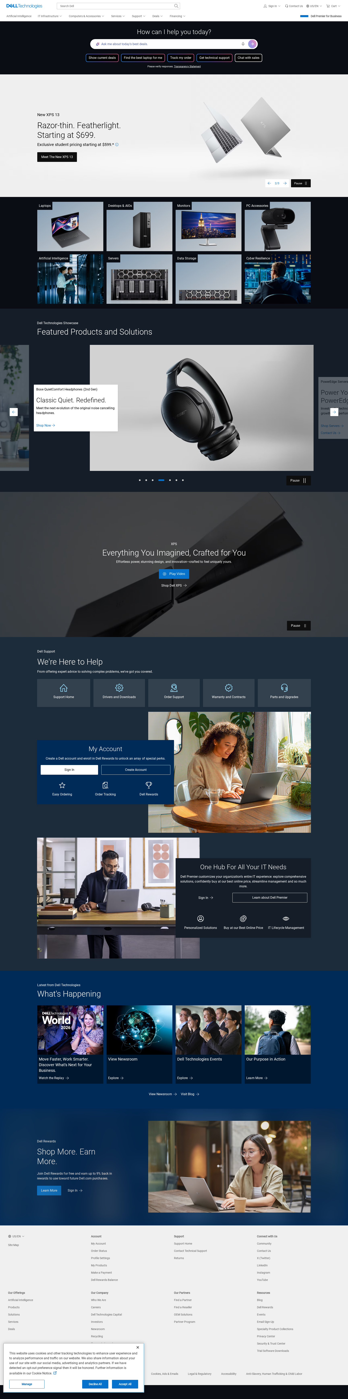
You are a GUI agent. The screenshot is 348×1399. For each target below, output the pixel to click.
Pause (298, 183)
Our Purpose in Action (265, 1059)
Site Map (13, 1245)
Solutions (14, 1314)
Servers (113, 258)
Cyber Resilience (258, 258)
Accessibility (228, 1373)
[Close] (137, 1347)
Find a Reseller (183, 1307)
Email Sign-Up (265, 1321)
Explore (113, 1078)
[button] (272, 6)
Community (264, 1243)
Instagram (263, 1272)
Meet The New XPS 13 (57, 157)
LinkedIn (262, 1265)
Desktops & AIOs (120, 206)
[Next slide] (285, 183)
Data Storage (186, 258)
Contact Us (44, 433)
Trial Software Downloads (273, 1350)
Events (261, 1314)
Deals (11, 1329)
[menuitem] (50, 16)
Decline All (95, 1384)
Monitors (183, 206)
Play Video (177, 574)
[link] (293, 6)
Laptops (45, 206)
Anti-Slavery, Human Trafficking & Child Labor (274, 1373)
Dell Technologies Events (199, 1059)
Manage (27, 1384)
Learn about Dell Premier (269, 897)
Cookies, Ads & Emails (164, 1373)
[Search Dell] (176, 6)
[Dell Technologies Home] (24, 6)
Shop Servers (45, 426)
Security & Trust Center (271, 1343)
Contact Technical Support (190, 1250)
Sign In (69, 770)
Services (13, 1321)
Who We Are (98, 1300)
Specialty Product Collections (275, 1329)
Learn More (254, 1078)
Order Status (99, 1250)
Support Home (183, 1243)
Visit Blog (188, 1094)
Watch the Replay (51, 1078)
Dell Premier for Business (326, 16)
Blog (260, 1300)
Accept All (125, 1384)
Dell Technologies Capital (106, 1314)
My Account (98, 1243)
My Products (99, 1265)
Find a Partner (183, 1300)
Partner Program (184, 1321)
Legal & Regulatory (199, 1373)
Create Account (136, 770)
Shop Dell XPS (171, 585)
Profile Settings (100, 1258)
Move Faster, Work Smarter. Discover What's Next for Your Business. (65, 1065)
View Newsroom (123, 1059)
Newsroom (98, 1329)
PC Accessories (257, 206)
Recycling (97, 1336)
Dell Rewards (265, 1307)
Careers (96, 1307)
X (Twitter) (263, 1258)
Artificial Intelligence (53, 258)
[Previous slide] (269, 183)
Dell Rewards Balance (104, 1279)
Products (14, 1307)
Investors (97, 1321)
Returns (179, 1258)
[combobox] (118, 6)
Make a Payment (101, 1272)
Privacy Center (266, 1336)
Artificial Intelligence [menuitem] (18, 16)
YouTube (262, 1279)
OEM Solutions (183, 1314)
